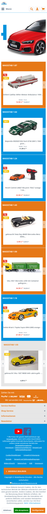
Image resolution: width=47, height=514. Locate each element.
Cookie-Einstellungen (13, 455)
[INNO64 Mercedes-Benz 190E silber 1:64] (23, 128)
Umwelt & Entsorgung (31, 455)
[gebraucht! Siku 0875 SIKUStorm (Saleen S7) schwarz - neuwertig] (23, 360)
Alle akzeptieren (21, 510)
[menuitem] (6, 9)
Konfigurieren (38, 510)
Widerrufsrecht (9, 463)
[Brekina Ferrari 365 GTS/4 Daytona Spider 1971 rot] (23, 81)
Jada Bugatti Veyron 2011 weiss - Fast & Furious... (23, 189)
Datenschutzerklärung (23, 447)
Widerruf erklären (17, 471)
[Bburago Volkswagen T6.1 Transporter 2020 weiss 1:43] (23, 221)
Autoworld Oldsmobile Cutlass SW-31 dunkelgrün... (23, 328)
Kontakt (8, 459)
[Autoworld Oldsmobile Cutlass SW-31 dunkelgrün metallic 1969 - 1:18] (23, 314)
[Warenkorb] (43, 9)
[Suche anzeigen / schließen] (31, 9)
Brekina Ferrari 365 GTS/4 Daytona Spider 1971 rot (23, 95)
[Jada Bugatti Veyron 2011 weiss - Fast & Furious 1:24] (23, 174)
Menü (9, 9)
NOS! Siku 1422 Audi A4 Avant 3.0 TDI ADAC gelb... (22, 282)
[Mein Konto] (37, 9)
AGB (30, 463)
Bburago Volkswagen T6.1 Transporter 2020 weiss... (23, 235)
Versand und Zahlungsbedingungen (28, 448)
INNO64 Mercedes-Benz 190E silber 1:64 (23, 141)
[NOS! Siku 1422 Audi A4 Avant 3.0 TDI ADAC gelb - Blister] (23, 267)
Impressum (9, 447)
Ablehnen (7, 510)
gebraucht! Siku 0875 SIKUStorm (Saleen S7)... (23, 373)
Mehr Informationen (32, 503)
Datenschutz (22, 463)
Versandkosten (11, 439)
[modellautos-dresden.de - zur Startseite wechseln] (4, 3)
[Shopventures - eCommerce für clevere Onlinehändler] (23, 483)
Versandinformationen (23, 445)
